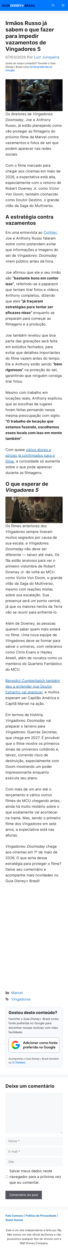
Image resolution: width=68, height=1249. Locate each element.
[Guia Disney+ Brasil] (23, 5)
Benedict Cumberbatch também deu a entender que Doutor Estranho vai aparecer (32, 686)
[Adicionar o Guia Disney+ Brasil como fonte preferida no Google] (34, 1045)
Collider (50, 232)
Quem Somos (14, 1220)
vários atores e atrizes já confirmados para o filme (30, 455)
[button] (53, 5)
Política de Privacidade (41, 1215)
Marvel (17, 993)
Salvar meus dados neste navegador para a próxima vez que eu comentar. (35, 1177)
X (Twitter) (18, 1062)
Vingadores (21, 999)
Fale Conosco (14, 1215)
